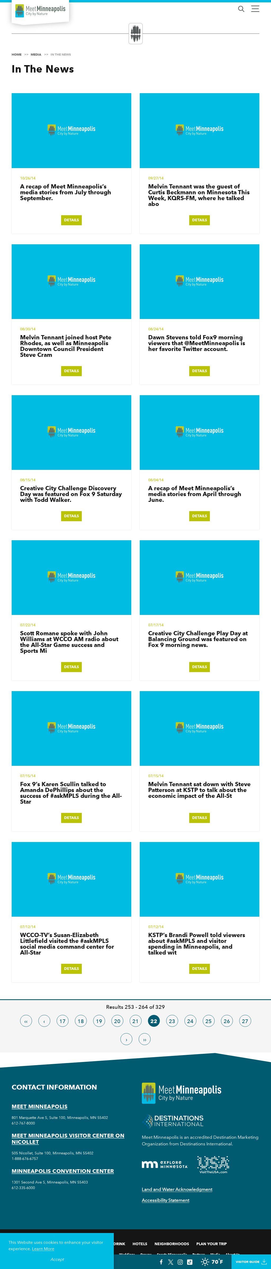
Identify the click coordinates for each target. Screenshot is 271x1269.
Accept (57, 1259)
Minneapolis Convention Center (63, 1171)
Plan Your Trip (211, 1244)
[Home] (40, 10)
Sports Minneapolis (172, 1254)
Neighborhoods (172, 1244)
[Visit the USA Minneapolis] (213, 1164)
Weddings (127, 1254)
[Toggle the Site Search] (241, 8)
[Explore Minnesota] (165, 1164)
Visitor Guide (247, 1262)
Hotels (140, 1244)
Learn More (43, 1248)
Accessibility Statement (165, 1200)
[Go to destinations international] (173, 1121)
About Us (232, 1254)
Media (215, 1254)
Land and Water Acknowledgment (177, 1189)
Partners (198, 1254)
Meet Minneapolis (39, 1106)
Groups (146, 1254)
